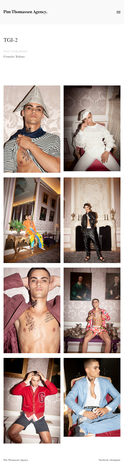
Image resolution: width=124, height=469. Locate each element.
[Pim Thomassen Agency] (25, 13)
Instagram (115, 459)
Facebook (103, 459)
